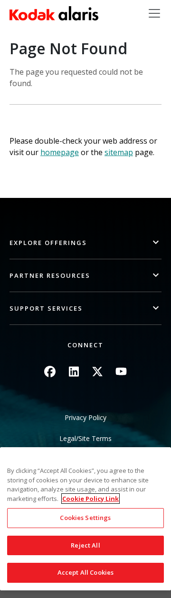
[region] (85, 518)
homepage (59, 152)
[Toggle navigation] (154, 13)
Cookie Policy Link (90, 498)
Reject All (85, 545)
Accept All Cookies (85, 572)
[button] (86, 242)
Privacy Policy (85, 417)
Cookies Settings (85, 517)
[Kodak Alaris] (54, 13)
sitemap (118, 152)
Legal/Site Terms (85, 438)
